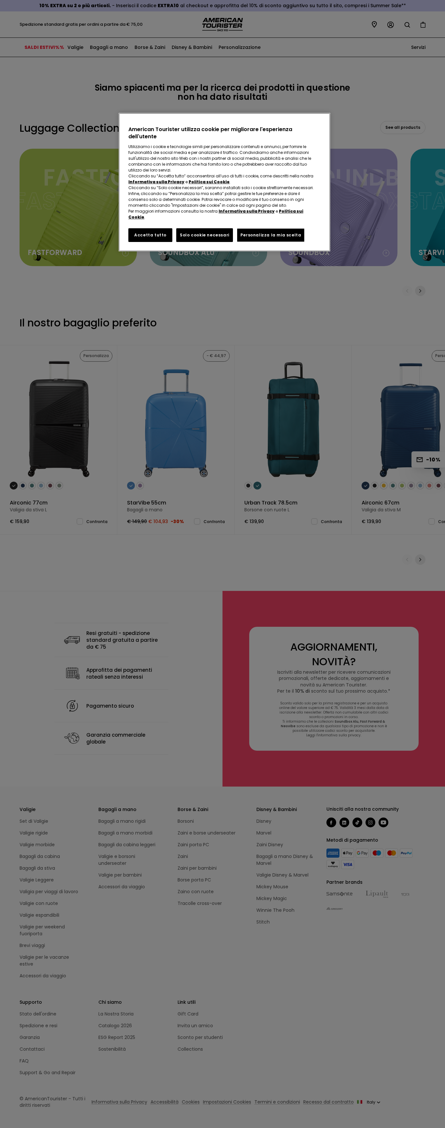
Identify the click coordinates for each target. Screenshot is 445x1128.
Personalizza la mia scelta (270, 235)
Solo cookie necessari (204, 235)
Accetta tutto (150, 235)
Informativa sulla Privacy (156, 182)
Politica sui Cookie (209, 182)
